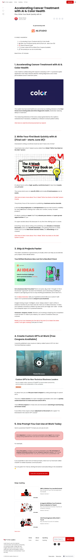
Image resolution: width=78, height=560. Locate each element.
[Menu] (75, 2)
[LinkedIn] (59, 544)
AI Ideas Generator (22, 297)
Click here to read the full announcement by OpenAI (30, 123)
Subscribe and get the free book (39, 473)
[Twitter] (55, 544)
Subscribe (70, 2)
